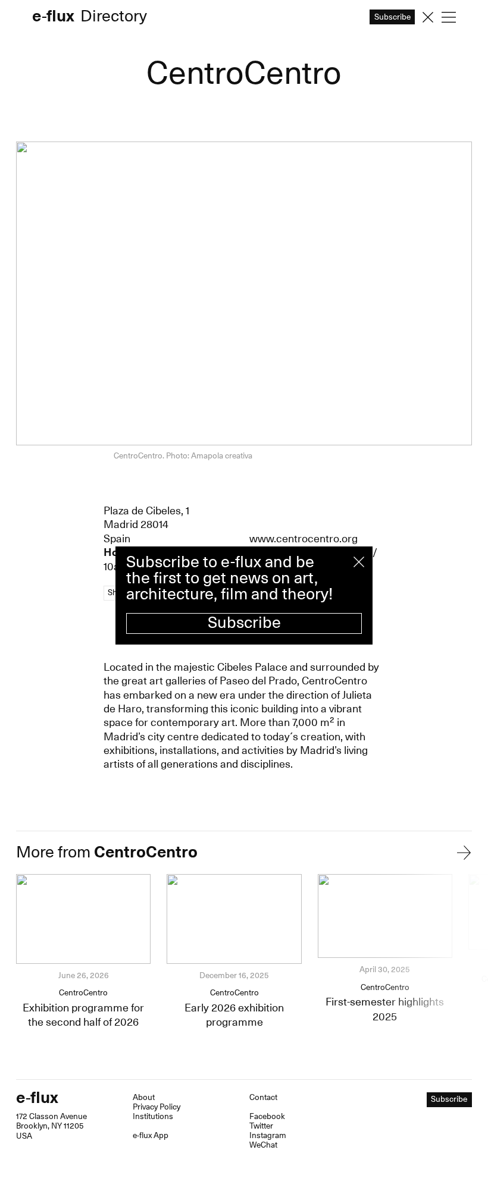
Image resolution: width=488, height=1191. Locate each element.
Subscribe (244, 623)
